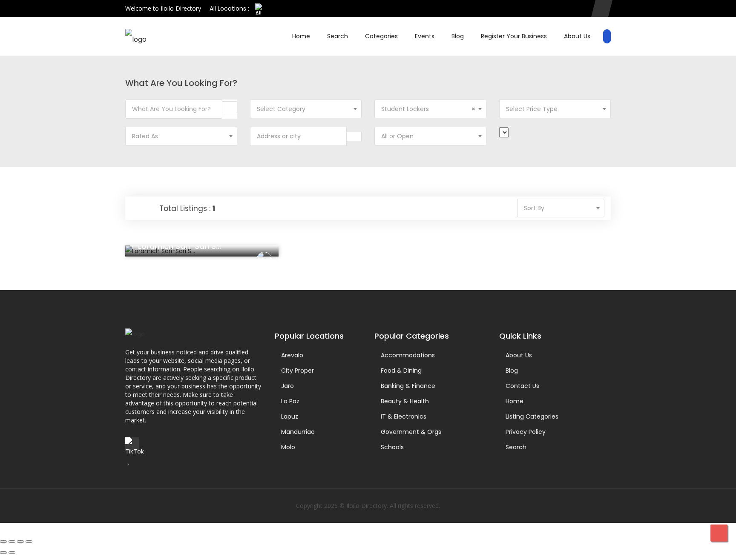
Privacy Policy (526, 432)
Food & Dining (401, 370)
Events (424, 36)
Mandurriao (298, 432)
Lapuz (289, 416)
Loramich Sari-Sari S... (179, 246)
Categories (381, 36)
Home (301, 36)
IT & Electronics (403, 416)
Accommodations (408, 355)
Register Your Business (514, 36)
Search (337, 36)
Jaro (287, 386)
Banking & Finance (408, 386)
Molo (288, 447)
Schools (392, 447)
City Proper (297, 370)
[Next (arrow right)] (12, 552)
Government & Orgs (411, 432)
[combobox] (306, 109)
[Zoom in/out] (3, 541)
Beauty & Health (405, 401)
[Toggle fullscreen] (12, 541)
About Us (577, 36)
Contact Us (522, 386)
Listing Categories (532, 416)
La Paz (290, 401)
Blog (457, 36)
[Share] (20, 541)
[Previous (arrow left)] (3, 552)
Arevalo (292, 355)
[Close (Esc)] (29, 541)
